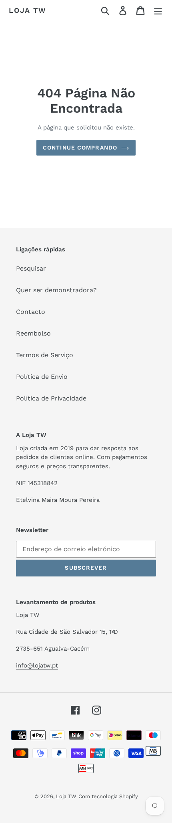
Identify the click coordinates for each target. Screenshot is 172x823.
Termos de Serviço (44, 355)
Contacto (30, 311)
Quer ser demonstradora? (56, 290)
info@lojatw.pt (37, 665)
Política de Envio (42, 376)
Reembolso (33, 333)
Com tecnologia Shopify (108, 796)
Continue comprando (80, 147)
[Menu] (158, 11)
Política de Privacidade (51, 398)
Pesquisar (31, 268)
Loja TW (27, 10)
